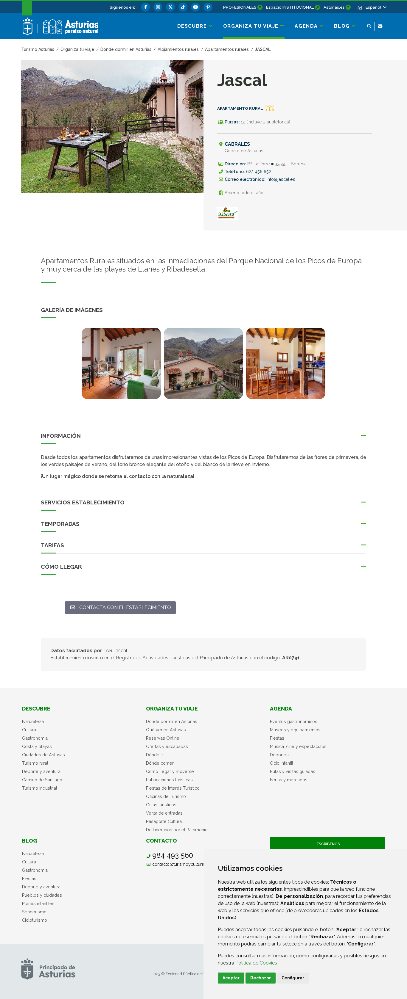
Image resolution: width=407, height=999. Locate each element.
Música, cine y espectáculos (298, 746)
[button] (376, 7)
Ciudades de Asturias (43, 754)
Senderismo (34, 911)
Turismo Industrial (39, 788)
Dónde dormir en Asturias (171, 721)
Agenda (281, 708)
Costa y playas (37, 746)
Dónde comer (160, 763)
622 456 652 (258, 171)
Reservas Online (162, 738)
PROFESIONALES (240, 7)
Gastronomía (35, 738)
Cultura (29, 729)
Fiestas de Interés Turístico (173, 788)
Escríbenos (327, 844)
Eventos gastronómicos (293, 721)
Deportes (279, 754)
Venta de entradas (164, 812)
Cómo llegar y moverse (170, 771)
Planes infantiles (38, 903)
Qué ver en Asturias (166, 729)
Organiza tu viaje (172, 708)
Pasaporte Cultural (164, 821)
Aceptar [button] (231, 978)
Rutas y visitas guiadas (292, 771)
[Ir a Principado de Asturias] (48, 969)
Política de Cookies (256, 963)
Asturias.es (334, 7)
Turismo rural (35, 763)
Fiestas (277, 738)
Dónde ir (154, 754)
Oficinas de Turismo (166, 796)
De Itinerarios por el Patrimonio (177, 829)
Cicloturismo (34, 920)
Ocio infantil (281, 763)
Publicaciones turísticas (169, 779)
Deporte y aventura (41, 771)
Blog (29, 841)
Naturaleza (33, 721)
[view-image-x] (121, 363)
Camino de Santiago (42, 779)
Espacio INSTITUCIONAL (290, 7)
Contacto (161, 841)
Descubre (36, 708)
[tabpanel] (121, 367)
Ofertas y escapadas (167, 746)
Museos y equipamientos (295, 729)
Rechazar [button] (260, 978)
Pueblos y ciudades (42, 895)
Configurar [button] (293, 978)
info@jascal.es (281, 179)
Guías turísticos (161, 804)
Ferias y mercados (288, 779)
